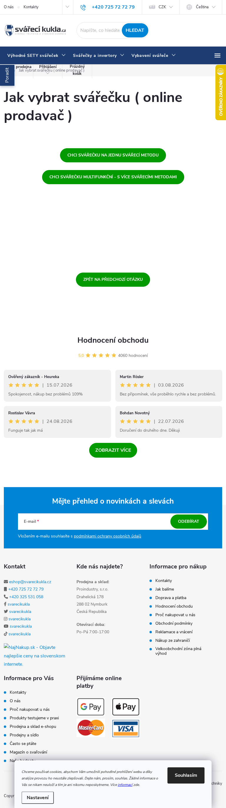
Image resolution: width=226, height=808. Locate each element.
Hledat (135, 30)
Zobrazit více (113, 450)
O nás (9, 7)
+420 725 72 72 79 (26, 589)
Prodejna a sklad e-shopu (33, 726)
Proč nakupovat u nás (175, 615)
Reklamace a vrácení (173, 632)
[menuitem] (36, 56)
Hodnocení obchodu (113, 340)
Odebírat (188, 521)
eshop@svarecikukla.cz (30, 582)
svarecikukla (19, 604)
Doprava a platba (170, 598)
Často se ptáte (23, 743)
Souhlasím (186, 775)
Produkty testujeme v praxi (34, 718)
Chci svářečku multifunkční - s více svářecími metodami (113, 177)
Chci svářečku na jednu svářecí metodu (113, 155)
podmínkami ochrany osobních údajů (107, 536)
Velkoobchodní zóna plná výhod (178, 651)
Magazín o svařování (28, 752)
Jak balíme (164, 589)
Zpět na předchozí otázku (113, 279)
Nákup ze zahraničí (172, 640)
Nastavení (38, 797)
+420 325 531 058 (26, 597)
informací (125, 784)
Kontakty (31, 7)
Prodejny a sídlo (24, 735)
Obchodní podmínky (173, 623)
